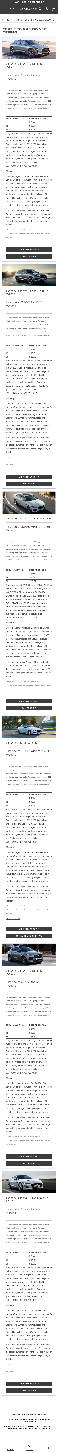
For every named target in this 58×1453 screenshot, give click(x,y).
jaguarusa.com (28, 1428)
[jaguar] (29, 9)
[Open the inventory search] (40, 9)
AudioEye (44, 1428)
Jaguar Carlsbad (29, 2)
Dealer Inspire (29, 1421)
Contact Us (29, 256)
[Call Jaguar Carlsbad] (53, 9)
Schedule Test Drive (29, 936)
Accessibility (30, 1426)
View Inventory (29, 249)
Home (20, 20)
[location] (47, 9)
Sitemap (12, 1428)
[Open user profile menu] (48, 1448)
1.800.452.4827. (29, 166)
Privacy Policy (12, 1426)
